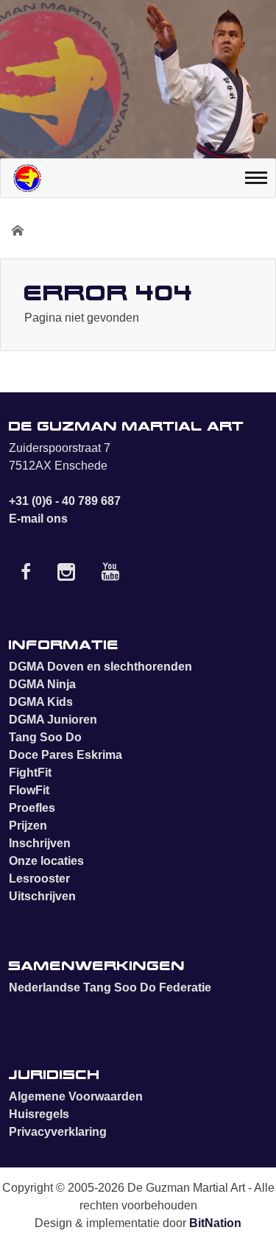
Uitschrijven (42, 896)
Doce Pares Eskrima (65, 755)
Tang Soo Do (45, 737)
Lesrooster (39, 878)
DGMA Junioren (53, 719)
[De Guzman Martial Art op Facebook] (26, 575)
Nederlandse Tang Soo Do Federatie (110, 987)
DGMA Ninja (42, 684)
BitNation (215, 1223)
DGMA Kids (41, 702)
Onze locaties (46, 861)
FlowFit (29, 790)
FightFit (30, 772)
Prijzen (28, 825)
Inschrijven (40, 843)
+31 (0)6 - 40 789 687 (65, 501)
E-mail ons (38, 518)
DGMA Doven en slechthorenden (100, 666)
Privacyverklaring (58, 1131)
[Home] (27, 178)
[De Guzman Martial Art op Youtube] (110, 575)
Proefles (32, 808)
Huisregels (39, 1114)
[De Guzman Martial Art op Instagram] (66, 575)
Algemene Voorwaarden (76, 1096)
